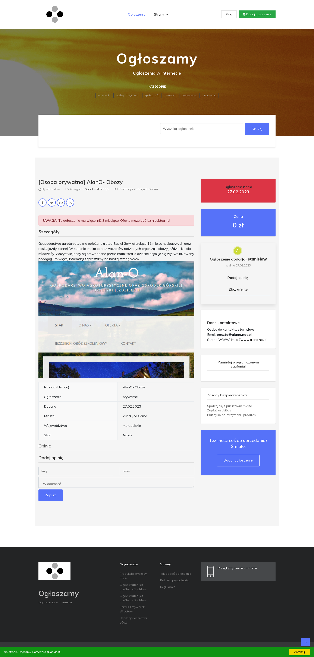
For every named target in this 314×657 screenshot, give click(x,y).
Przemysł (103, 95)
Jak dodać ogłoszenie (175, 574)
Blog (229, 14)
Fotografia (210, 95)
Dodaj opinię (237, 278)
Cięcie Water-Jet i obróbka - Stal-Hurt (133, 587)
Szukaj (257, 129)
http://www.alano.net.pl (249, 339)
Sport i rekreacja (97, 189)
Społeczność (152, 95)
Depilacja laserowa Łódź (133, 620)
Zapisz (50, 495)
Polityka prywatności (174, 580)
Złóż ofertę (238, 289)
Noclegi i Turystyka (127, 95)
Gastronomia (189, 95)
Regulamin (167, 587)
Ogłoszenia (136, 14)
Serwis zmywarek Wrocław (132, 609)
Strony (159, 14)
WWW (170, 95)
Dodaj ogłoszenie (258, 14)
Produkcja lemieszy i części (134, 576)
